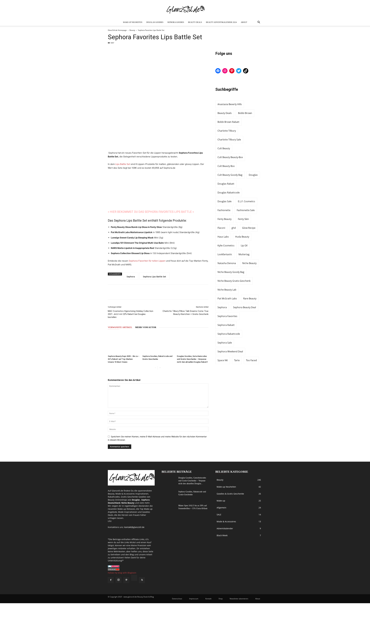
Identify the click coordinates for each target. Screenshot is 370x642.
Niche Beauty (249, 263)
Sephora (131, 276)
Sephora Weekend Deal (230, 351)
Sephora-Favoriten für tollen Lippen (147, 260)
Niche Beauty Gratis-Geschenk (234, 280)
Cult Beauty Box (226, 166)
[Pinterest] (131, 292)
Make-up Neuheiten (132, 22)
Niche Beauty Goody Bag (231, 272)
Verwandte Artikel (120, 327)
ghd (234, 227)
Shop (221, 598)
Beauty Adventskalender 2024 (221, 22)
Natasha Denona (227, 263)
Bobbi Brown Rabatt (228, 121)
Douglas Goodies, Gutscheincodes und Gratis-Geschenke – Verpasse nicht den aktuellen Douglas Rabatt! (192, 359)
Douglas (253, 174)
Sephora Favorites (227, 316)
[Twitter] (121, 292)
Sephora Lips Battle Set (154, 276)
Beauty (132, 30)
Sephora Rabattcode (229, 333)
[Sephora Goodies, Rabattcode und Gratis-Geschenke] (158, 343)
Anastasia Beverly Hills (230, 104)
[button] (258, 22)
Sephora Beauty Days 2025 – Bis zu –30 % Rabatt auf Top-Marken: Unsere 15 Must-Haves (123, 359)
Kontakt (208, 598)
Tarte (237, 360)
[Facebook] (112, 292)
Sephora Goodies (175, 22)
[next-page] (160, 368)
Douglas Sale (225, 201)
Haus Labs (223, 236)
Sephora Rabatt (226, 325)
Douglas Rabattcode (229, 192)
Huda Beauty (242, 236)
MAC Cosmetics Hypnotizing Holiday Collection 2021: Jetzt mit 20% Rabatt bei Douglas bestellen (130, 314)
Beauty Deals (195, 22)
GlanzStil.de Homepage (117, 30)
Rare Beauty (249, 298)
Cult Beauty (224, 148)
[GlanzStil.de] (185, 9)
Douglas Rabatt (226, 183)
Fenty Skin (243, 219)
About (244, 22)
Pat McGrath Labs (227, 298)
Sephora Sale (225, 342)
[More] (140, 292)
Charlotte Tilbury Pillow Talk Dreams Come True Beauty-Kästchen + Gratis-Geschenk (185, 312)
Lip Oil (244, 245)
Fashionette (224, 210)
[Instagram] (118, 580)
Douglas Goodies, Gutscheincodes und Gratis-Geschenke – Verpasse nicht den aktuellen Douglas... (192, 481)
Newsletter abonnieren (239, 598)
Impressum (193, 598)
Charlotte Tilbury (227, 130)
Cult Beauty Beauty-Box (230, 157)
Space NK (223, 360)
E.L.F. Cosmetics (246, 201)
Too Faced (251, 360)
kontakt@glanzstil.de (134, 527)
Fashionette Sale (246, 210)
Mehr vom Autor (145, 327)
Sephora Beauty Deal (244, 307)
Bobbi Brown (245, 113)
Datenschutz (177, 598)
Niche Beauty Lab (227, 289)
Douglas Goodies (154, 22)
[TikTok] (134, 578)
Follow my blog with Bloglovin (122, 572)
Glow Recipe (248, 227)
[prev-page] (155, 368)
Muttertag (243, 254)
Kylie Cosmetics (226, 245)
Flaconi (221, 227)
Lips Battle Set (122, 164)
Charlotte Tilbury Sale (229, 139)
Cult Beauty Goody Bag (230, 174)
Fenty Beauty (225, 219)
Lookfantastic (225, 254)
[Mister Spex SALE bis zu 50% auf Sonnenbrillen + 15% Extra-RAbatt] (169, 509)
